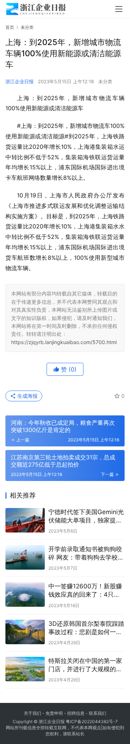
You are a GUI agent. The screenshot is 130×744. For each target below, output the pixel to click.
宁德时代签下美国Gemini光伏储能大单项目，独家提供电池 (86, 516)
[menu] (118, 9)
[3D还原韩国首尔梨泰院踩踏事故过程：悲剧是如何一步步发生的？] (25, 632)
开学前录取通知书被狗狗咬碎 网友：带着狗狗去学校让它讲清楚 (86, 553)
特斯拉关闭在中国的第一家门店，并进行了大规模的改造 (85, 665)
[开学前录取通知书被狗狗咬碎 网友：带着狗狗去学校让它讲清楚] (25, 557)
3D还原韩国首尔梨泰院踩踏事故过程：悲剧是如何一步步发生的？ (86, 628)
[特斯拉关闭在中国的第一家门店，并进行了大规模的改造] (25, 669)
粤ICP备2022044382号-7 (92, 721)
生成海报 (27, 396)
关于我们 (32, 713)
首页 (9, 27)
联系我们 (97, 713)
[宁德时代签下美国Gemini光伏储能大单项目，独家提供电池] (25, 520)
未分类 (105, 81)
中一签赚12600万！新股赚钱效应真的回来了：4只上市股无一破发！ (85, 591)
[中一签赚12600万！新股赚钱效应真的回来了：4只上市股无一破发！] (25, 594)
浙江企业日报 (19, 81)
